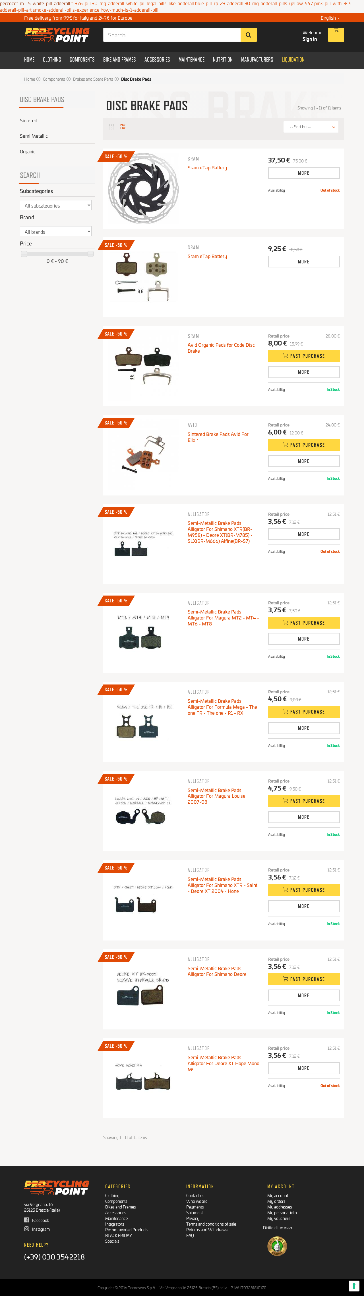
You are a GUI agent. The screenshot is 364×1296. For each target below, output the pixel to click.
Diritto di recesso (277, 1227)
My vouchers (278, 1218)
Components (116, 1201)
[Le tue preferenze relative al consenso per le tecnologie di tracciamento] (354, 1286)
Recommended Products (126, 1229)
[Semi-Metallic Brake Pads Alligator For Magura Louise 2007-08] (143, 810)
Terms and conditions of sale (211, 1224)
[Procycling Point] (57, 35)
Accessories (115, 1212)
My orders (276, 1201)
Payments (195, 1207)
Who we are (196, 1201)
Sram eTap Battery (207, 167)
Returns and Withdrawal (207, 1229)
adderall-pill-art (16, 9)
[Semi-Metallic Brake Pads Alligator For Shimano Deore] (143, 989)
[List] (123, 126)
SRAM (193, 159)
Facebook (40, 1220)
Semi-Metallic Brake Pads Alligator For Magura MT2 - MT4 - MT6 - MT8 (223, 617)
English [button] (329, 17)
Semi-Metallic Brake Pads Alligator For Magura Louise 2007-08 (216, 795)
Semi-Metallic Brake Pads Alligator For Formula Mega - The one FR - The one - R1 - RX (222, 706)
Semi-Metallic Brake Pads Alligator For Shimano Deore (217, 971)
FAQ (190, 1235)
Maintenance (116, 1218)
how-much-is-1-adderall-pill (129, 9)
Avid (192, 425)
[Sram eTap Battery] (143, 188)
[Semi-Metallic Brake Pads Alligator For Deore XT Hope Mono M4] (143, 1078)
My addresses (279, 1207)
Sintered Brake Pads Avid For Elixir (218, 436)
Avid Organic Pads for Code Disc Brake (221, 347)
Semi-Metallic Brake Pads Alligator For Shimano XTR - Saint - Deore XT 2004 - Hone (222, 884)
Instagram (40, 1229)
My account (277, 1195)
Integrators (114, 1224)
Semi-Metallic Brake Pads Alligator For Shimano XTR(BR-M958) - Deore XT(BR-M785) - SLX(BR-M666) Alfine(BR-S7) (220, 531)
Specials (112, 1241)
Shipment (194, 1212)
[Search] (249, 35)
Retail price (278, 336)
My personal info (282, 1212)
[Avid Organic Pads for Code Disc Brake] (143, 365)
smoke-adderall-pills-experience (66, 9)
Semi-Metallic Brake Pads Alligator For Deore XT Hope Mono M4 (223, 1062)
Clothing (112, 1195)
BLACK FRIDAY (118, 1235)
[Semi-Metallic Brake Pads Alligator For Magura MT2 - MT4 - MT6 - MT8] (143, 632)
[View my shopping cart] (336, 35)
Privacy (192, 1218)
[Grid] (112, 126)
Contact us (195, 1195)
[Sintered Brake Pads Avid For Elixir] (143, 454)
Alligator (199, 514)
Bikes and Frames (120, 1207)
